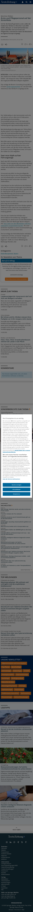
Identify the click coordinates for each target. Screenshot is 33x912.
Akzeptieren (16, 494)
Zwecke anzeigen (16, 485)
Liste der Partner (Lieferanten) (11, 479)
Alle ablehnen (16, 489)
